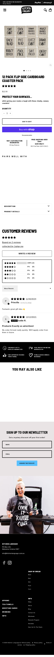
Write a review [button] (27, 254)
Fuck (29, 585)
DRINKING (6, 612)
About (30, 605)
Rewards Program (33, 620)
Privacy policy (38, 642)
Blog (29, 609)
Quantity (6, 108)
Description (9, 206)
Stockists (31, 623)
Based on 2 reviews (11, 242)
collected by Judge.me (12, 246)
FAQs (30, 602)
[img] (18, 299)
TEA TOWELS (7, 604)
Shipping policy (30, 645)
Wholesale (31, 616)
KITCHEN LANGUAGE (10, 544)
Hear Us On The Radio (35, 627)
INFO (4, 616)
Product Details (12, 212)
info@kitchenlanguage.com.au (13, 553)
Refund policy (26, 642)
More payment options (27, 135)
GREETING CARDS (9, 608)
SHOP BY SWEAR (34, 571)
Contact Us (31, 612)
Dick (29, 578)
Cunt (29, 589)
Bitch (29, 574)
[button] (9, 86)
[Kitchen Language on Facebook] (4, 563)
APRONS (5, 600)
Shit (29, 582)
